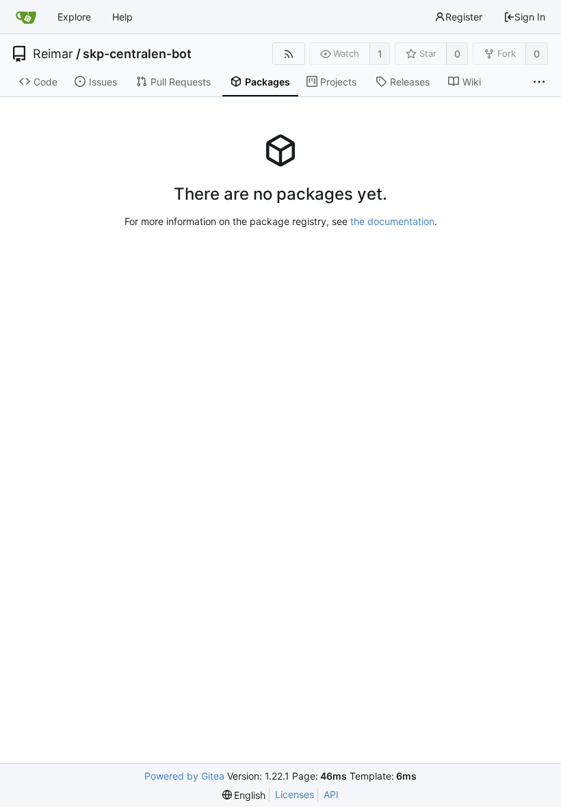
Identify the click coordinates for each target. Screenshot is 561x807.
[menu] (244, 795)
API (331, 794)
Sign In (529, 17)
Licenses (294, 794)
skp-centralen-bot (137, 54)
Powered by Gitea (184, 776)
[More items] (539, 82)
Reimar (53, 54)
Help (122, 17)
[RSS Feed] (288, 53)
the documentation (392, 221)
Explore (74, 17)
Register (463, 17)
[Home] (26, 17)
